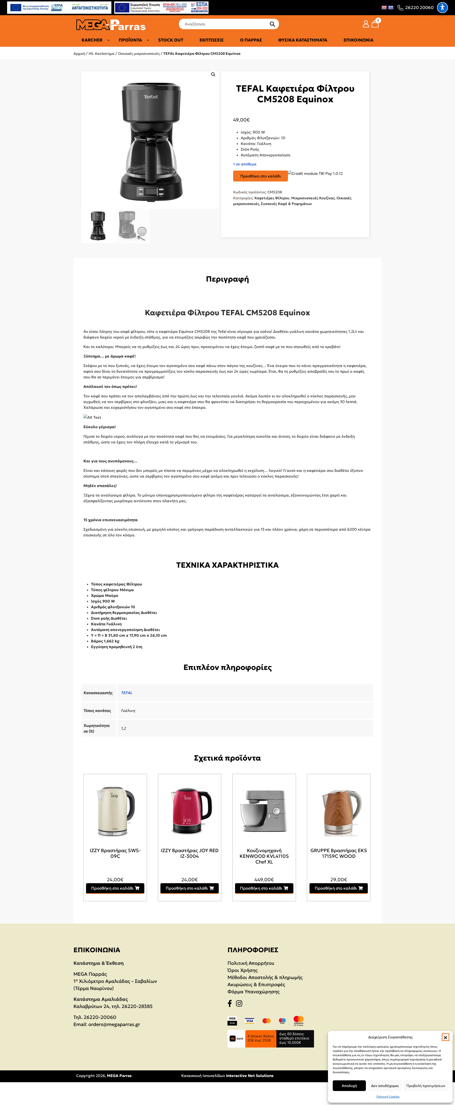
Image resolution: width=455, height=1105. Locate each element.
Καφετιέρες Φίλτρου (272, 198)
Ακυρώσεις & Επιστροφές (256, 984)
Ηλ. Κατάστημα (101, 53)
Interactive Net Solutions (249, 1075)
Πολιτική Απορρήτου (251, 963)
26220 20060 (419, 7)
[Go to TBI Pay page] (315, 173)
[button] (445, 1037)
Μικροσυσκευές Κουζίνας (313, 198)
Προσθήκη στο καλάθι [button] (112, 888)
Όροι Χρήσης (243, 970)
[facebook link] (231, 1004)
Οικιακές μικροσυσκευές (139, 53)
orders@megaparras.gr (114, 1024)
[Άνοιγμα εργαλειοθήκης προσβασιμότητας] (442, 7)
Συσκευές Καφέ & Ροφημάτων (286, 203)
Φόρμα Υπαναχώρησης (254, 992)
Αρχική (79, 53)
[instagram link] (240, 1004)
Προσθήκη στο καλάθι (260, 176)
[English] (384, 7)
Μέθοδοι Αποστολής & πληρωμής (265, 977)
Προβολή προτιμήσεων (425, 1085)
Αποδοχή (349, 1085)
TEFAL (126, 692)
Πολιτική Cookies (388, 1096)
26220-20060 (100, 1017)
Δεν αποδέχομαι (385, 1085)
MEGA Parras (119, 1075)
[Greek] (391, 7)
